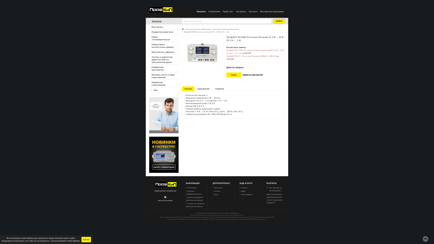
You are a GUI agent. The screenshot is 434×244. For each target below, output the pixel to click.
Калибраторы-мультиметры (158, 68)
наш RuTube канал (165, 200)
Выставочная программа (272, 11)
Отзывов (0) (219, 89)
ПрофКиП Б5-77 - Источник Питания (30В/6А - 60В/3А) (251, 56)
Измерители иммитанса (162, 32)
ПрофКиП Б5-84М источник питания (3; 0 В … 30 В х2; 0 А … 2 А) (206, 32)
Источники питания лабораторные (198, 29)
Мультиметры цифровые (163, 52)
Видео (243, 191)
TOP (425, 239)
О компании (192, 188)
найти (279, 21)
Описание (188, 89)
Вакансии (201, 11)
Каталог (157, 21)
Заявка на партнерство (253, 74)
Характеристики (203, 89)
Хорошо (86, 239)
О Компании (214, 11)
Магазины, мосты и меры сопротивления (163, 76)
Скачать (217, 191)
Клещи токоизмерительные (161, 38)
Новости (244, 188)
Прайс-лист (228, 11)
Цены (216, 195)
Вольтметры (157, 27)
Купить (234, 75)
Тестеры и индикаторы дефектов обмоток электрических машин (162, 59)
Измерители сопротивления (158, 83)
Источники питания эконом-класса (226, 29)
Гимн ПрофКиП (246, 195)
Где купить (241, 11)
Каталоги (253, 11)
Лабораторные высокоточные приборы (163, 45)
